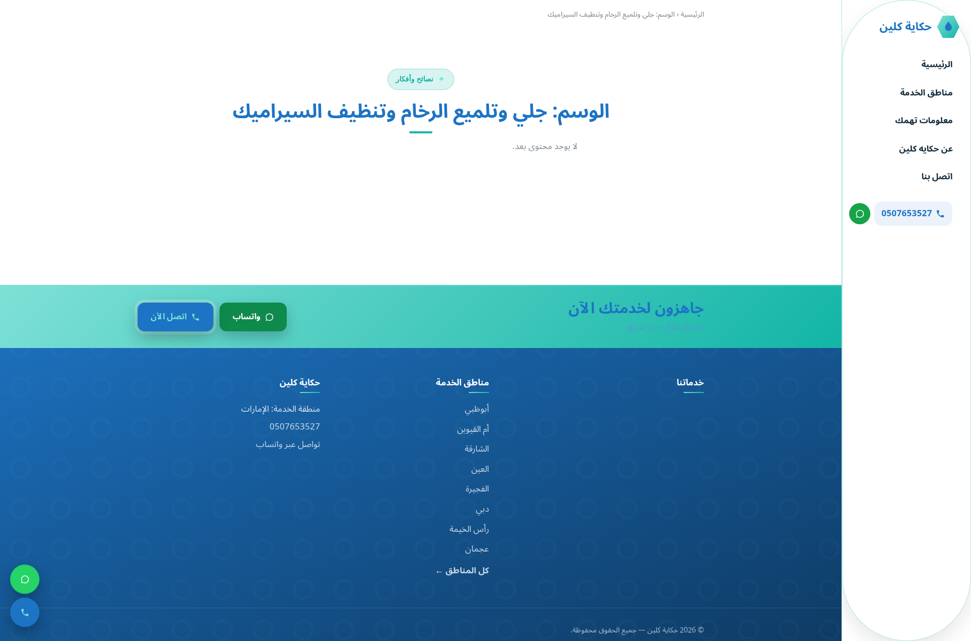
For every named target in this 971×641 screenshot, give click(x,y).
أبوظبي (477, 409)
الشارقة (477, 449)
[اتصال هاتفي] (24, 611)
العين (480, 469)
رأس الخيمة (469, 529)
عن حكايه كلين (926, 149)
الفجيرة (477, 489)
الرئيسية (937, 65)
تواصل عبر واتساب (288, 444)
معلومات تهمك (924, 121)
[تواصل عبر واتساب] (859, 213)
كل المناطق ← (462, 571)
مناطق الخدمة (926, 93)
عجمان (477, 549)
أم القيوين (473, 429)
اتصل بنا (937, 177)
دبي (482, 509)
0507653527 (295, 427)
